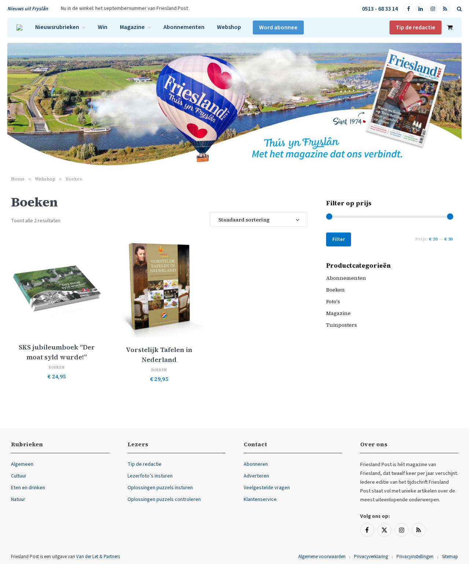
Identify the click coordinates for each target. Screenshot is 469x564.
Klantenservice (260, 499)
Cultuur (18, 476)
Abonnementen (183, 27)
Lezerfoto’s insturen (150, 476)
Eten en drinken (28, 487)
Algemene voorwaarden (322, 556)
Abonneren (256, 464)
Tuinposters (341, 325)
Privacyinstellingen (414, 556)
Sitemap (450, 556)
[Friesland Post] (19, 27)
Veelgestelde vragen (267, 487)
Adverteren (256, 476)
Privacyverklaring (371, 556)
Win (102, 27)
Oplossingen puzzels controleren (164, 499)
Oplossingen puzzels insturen (160, 487)
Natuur (18, 499)
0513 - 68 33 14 (380, 9)
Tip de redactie (415, 27)
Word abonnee (278, 27)
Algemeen (22, 464)
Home (18, 179)
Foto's (333, 301)
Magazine (132, 27)
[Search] (458, 9)
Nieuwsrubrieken (57, 27)
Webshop (229, 27)
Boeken (57, 367)
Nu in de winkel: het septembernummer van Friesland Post (124, 8)
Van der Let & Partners (98, 556)
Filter (338, 239)
